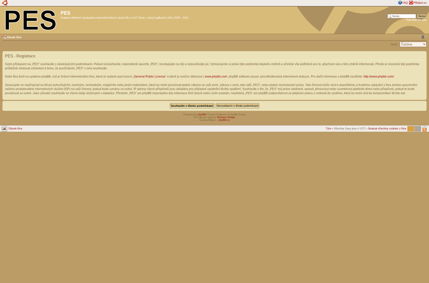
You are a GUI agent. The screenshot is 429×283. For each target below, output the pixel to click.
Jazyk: (394, 44)
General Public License (149, 76)
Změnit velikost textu (423, 37)
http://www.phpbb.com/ (378, 76)
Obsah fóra (14, 37)
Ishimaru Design (226, 117)
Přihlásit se (420, 2)
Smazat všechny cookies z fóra (387, 128)
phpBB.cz (224, 120)
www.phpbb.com (216, 76)
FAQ (405, 2)
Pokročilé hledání (416, 19)
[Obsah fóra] (31, 19)
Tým (328, 128)
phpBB (202, 114)
